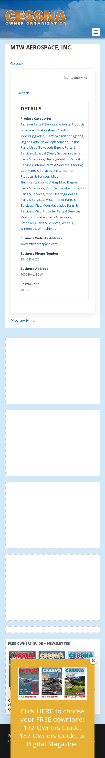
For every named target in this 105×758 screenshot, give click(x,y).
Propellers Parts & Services (40, 223)
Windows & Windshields (38, 229)
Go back (16, 63)
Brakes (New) (46, 130)
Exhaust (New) (44, 153)
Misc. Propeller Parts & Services (57, 211)
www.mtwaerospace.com (39, 244)
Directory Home (23, 320)
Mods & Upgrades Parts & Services (46, 217)
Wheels (67, 223)
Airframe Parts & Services (39, 124)
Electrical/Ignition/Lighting (64, 136)
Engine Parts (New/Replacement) (44, 142)
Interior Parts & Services (52, 165)
